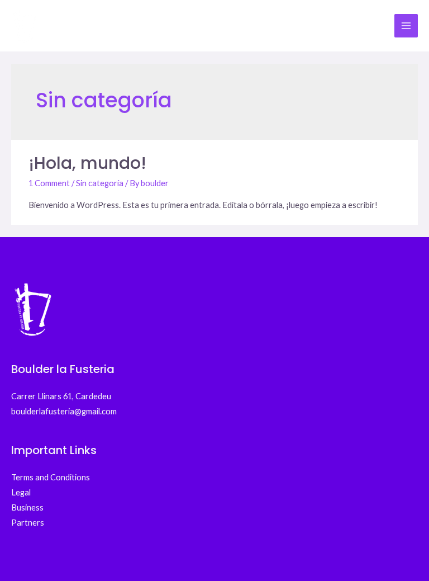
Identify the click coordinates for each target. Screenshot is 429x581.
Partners (27, 522)
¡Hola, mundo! (87, 163)
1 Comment (49, 183)
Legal (21, 492)
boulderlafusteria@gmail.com (64, 411)
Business (27, 507)
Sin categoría (99, 183)
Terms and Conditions (50, 477)
